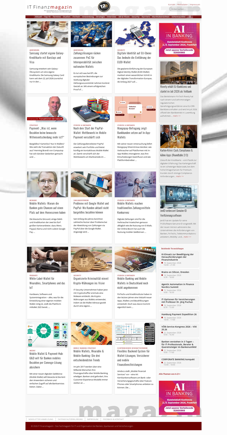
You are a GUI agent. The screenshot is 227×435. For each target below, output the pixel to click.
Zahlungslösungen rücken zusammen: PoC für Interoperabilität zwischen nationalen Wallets (88, 59)
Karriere (146, 16)
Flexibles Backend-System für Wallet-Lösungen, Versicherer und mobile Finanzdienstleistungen (133, 357)
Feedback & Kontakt (113, 419)
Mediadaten (182, 4)
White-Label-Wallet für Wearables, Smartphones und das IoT (47, 282)
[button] (190, 16)
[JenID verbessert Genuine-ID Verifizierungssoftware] (178, 196)
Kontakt (171, 4)
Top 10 (47, 16)
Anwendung (88, 16)
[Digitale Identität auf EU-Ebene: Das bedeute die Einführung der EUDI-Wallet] (135, 34)
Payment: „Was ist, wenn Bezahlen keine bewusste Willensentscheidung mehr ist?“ (46, 132)
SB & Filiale (124, 16)
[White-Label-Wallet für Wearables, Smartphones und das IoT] (47, 260)
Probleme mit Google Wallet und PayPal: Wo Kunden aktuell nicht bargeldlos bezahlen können (91, 207)
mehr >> (177, 115)
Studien (66, 16)
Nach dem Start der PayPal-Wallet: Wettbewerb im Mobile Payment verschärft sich (90, 132)
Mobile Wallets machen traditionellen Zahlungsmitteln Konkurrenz (133, 207)
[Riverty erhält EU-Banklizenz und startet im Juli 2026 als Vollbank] (178, 72)
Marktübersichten (160, 16)
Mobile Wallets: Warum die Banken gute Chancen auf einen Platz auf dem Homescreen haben (47, 207)
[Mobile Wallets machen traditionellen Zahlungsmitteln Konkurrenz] (135, 184)
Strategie (100, 16)
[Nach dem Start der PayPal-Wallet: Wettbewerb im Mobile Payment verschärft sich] (91, 109)
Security (135, 16)
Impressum (195, 4)
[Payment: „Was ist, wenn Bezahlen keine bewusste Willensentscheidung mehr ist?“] (47, 109)
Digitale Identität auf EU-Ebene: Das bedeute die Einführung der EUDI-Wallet (134, 57)
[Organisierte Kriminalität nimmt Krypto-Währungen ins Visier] (91, 260)
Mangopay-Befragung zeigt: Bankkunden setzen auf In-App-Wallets (134, 132)
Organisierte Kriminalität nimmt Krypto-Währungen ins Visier (91, 280)
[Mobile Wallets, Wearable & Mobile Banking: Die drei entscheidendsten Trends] (91, 333)
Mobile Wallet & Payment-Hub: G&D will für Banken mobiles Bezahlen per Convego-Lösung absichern (46, 359)
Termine (57, 16)
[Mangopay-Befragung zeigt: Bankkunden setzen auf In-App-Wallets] (135, 109)
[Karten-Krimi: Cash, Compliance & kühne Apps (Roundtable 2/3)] (178, 136)
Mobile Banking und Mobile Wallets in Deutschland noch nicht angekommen (132, 282)
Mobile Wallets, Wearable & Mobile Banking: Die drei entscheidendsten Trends (89, 355)
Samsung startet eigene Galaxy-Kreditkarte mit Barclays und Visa (46, 57)
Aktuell (38, 16)
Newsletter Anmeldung (41, 419)
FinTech (76, 16)
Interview (111, 16)
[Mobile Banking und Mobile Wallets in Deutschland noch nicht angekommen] (135, 260)
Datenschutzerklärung (70, 419)
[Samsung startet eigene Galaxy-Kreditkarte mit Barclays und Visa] (47, 34)
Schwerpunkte (178, 16)
